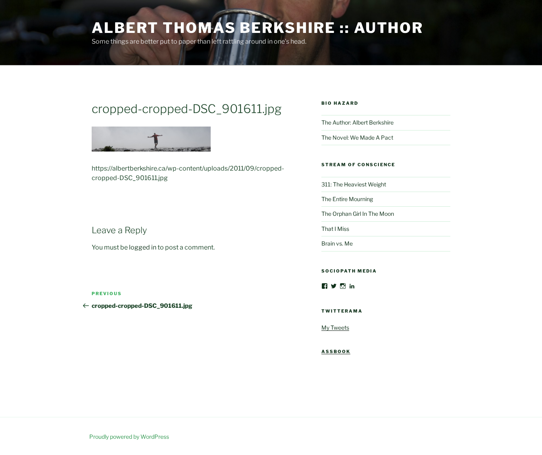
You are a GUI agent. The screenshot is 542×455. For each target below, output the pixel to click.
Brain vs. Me (337, 243)
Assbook (335, 351)
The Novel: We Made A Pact (357, 137)
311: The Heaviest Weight (353, 184)
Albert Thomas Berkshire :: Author (257, 27)
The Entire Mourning (347, 199)
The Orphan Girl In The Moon (357, 213)
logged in (142, 247)
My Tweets (335, 327)
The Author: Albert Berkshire (357, 122)
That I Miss (335, 228)
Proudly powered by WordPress (129, 436)
